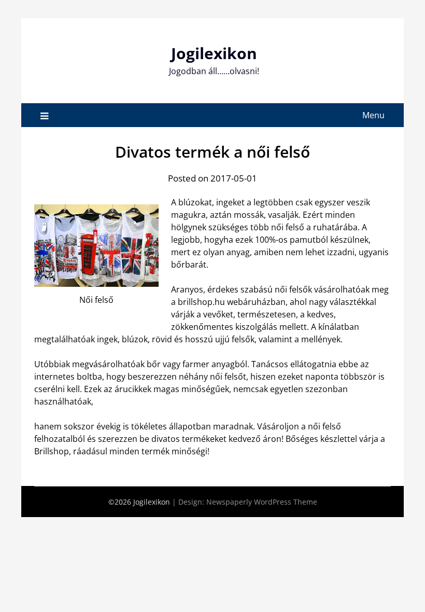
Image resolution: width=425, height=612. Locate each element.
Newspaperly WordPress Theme (261, 502)
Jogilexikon (214, 53)
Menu (373, 115)
